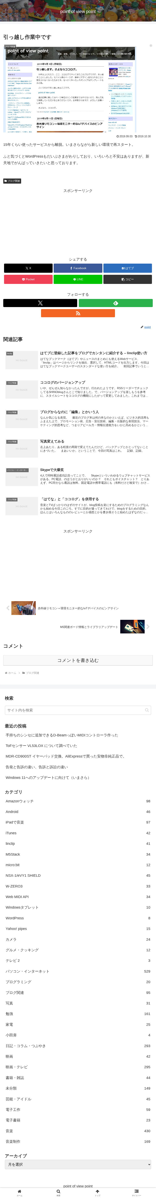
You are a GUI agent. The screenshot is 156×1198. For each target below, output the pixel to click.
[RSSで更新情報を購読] (78, 313)
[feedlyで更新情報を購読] (116, 303)
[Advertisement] (78, 222)
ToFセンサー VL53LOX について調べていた (41, 746)
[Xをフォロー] (40, 303)
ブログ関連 (14, 181)
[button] (127, 279)
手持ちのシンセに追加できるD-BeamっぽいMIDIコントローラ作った (62, 735)
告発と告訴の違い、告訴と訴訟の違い (37, 767)
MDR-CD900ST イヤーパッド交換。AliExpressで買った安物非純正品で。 (66, 756)
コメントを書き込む (78, 660)
